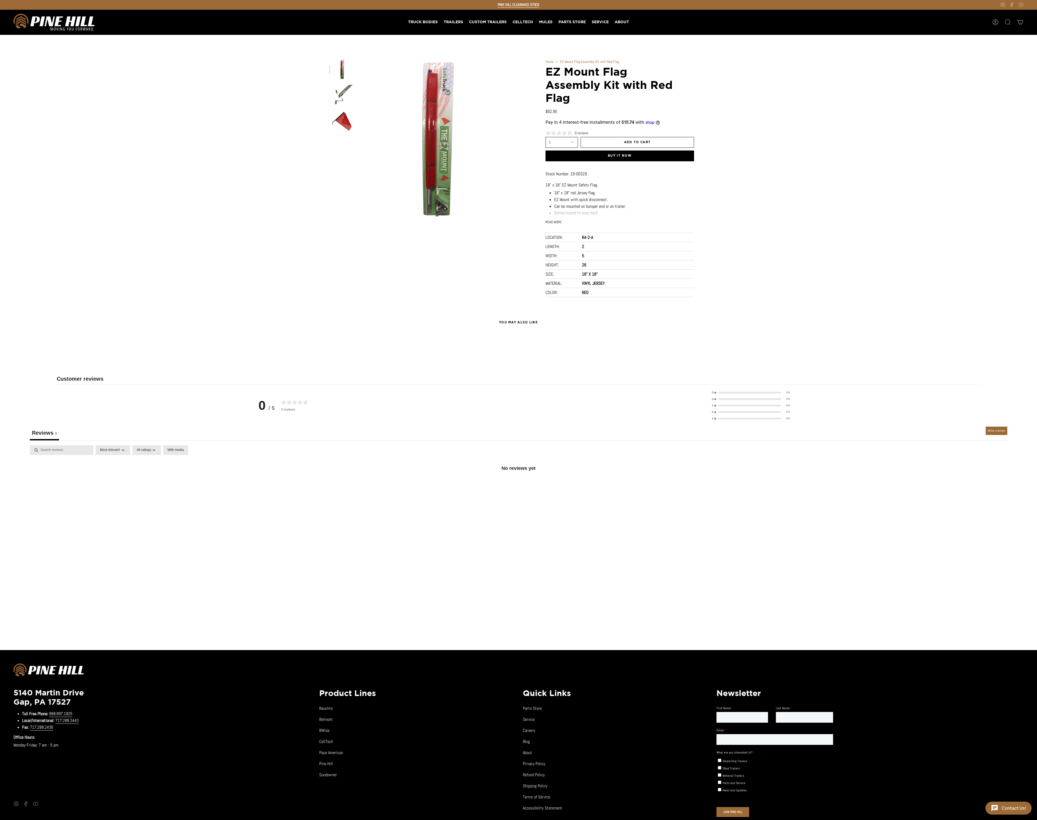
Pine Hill (326, 764)
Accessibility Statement (542, 808)
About (527, 752)
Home (550, 61)
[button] (453, 22)
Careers (529, 730)
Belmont (326, 719)
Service (529, 719)
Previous (357, 139)
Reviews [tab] (44, 433)
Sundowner (328, 775)
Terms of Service (536, 797)
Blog (526, 741)
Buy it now (620, 156)
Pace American (331, 752)
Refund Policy (534, 775)
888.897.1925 (60, 714)
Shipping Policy (535, 786)
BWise (324, 730)
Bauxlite (326, 708)
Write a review (996, 431)
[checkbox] (175, 450)
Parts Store (532, 708)
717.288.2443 (67, 720)
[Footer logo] (49, 671)
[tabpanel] (518, 486)
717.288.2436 (41, 727)
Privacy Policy (534, 764)
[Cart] (1020, 22)
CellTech (326, 741)
